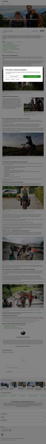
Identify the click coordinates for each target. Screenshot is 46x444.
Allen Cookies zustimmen (32, 76)
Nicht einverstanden (14, 76)
